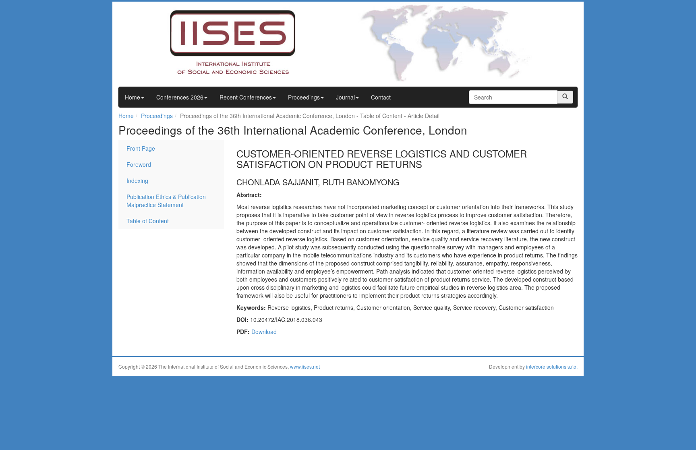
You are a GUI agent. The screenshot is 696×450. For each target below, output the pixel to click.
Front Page (140, 148)
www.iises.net (305, 366)
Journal (345, 97)
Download (264, 332)
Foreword (138, 164)
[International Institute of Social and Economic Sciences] (217, 41)
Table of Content (147, 221)
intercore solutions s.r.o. (552, 366)
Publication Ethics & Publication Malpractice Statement (166, 201)
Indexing (137, 180)
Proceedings (304, 97)
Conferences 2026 (179, 97)
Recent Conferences (246, 97)
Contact (381, 97)
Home (132, 97)
